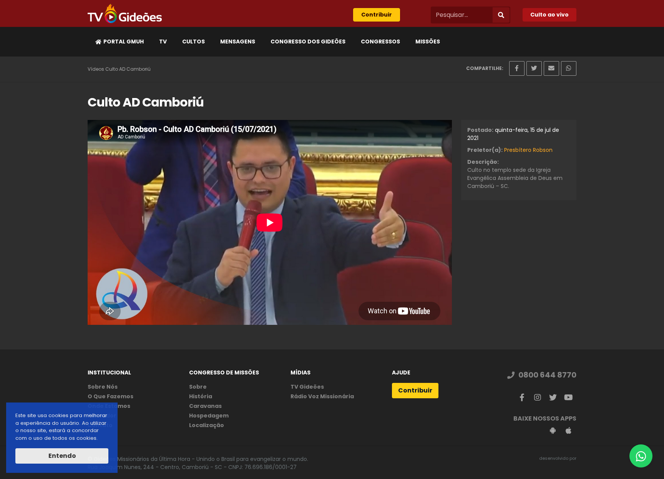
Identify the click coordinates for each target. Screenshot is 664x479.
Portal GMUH (123, 41)
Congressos (380, 41)
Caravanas (205, 406)
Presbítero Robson (528, 150)
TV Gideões (307, 387)
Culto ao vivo (549, 14)
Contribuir (376, 14)
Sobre (198, 387)
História (200, 396)
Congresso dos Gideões (308, 41)
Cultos (193, 41)
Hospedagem (209, 415)
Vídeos (96, 69)
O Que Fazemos (110, 396)
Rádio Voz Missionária (322, 396)
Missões (427, 41)
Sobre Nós (103, 387)
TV (163, 41)
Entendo (62, 455)
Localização (206, 425)
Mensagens (237, 41)
